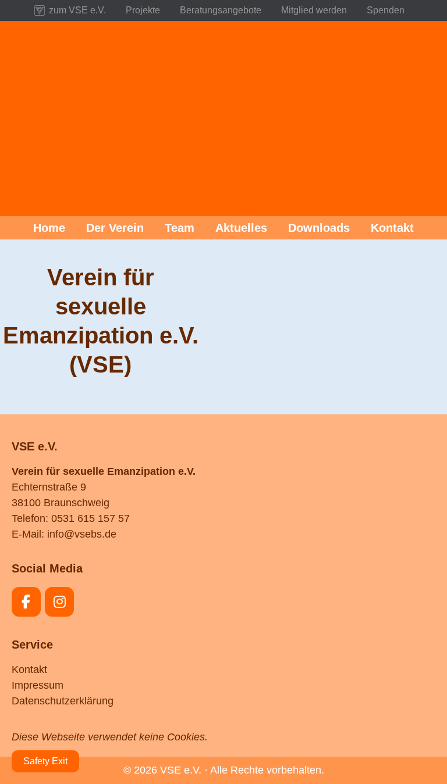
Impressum (37, 685)
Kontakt (29, 669)
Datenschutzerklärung (62, 701)
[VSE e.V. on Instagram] (59, 602)
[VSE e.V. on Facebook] (26, 602)
